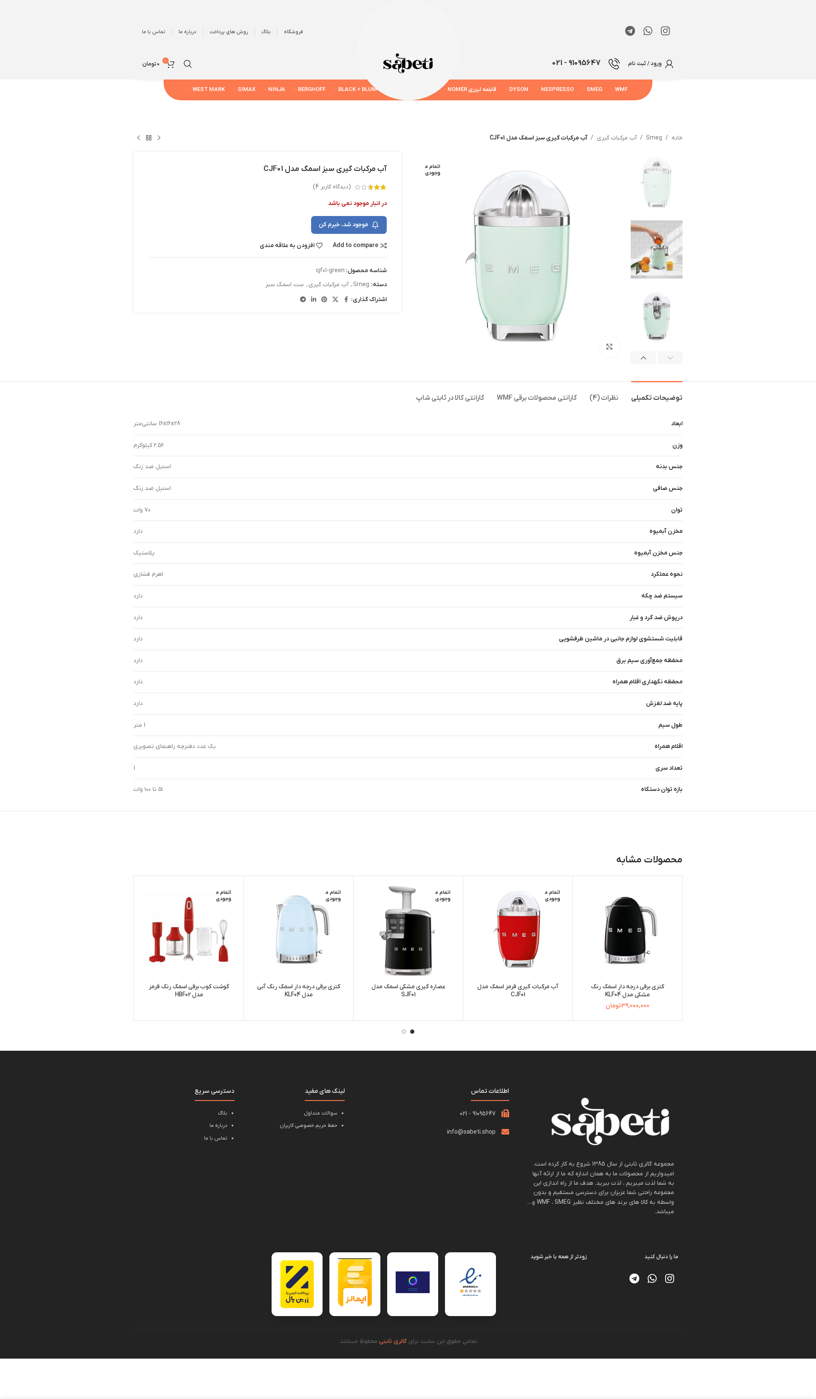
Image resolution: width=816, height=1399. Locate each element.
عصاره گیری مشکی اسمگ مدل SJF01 (408, 991)
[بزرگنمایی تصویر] (609, 347)
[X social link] (335, 300)
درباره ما (218, 1125)
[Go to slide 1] (412, 1031)
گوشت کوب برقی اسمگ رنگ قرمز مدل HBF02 (189, 991)
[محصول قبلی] (159, 138)
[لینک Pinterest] (324, 300)
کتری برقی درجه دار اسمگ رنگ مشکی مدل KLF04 (627, 991)
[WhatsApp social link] (648, 32)
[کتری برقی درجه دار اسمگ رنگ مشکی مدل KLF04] (627, 930)
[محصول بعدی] (138, 138)
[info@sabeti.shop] (505, 1131)
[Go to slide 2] (404, 1031)
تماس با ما (215, 1138)
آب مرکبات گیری (617, 138)
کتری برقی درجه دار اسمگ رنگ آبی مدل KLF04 (298, 991)
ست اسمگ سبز (285, 285)
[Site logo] (408, 63)
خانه (677, 138)
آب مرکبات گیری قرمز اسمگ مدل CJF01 (517, 991)
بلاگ (222, 1113)
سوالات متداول (320, 1113)
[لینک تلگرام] (630, 32)
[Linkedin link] (314, 300)
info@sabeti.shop (471, 1132)
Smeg (654, 138)
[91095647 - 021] (505, 1113)
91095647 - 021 (478, 1114)
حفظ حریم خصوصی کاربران (308, 1125)
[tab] (657, 394)
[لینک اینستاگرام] (665, 32)
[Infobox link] (586, 63)
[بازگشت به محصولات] (149, 138)
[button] (670, 357)
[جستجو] (187, 63)
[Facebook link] (346, 300)
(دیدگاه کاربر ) (332, 187)
